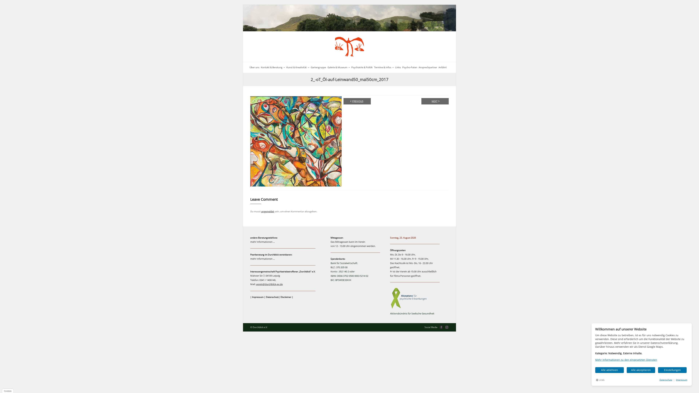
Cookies (7, 391)
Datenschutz (272, 297)
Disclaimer (286, 297)
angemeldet (267, 211)
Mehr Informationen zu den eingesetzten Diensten (626, 360)
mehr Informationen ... (262, 241)
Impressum (258, 297)
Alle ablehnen (609, 370)
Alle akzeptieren (641, 370)
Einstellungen (672, 370)
